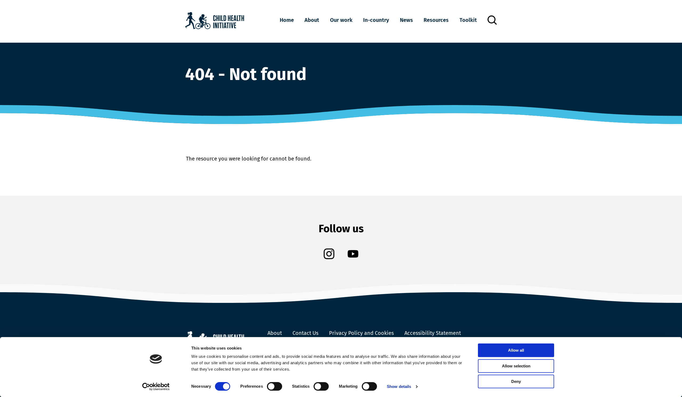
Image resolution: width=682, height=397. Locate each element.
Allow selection (516, 366)
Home (287, 20)
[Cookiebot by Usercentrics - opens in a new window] (156, 387)
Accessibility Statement (432, 333)
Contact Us (305, 333)
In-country (376, 20)
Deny (516, 381)
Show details (399, 386)
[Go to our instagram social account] (329, 254)
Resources (436, 20)
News (406, 20)
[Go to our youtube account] (353, 254)
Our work (341, 20)
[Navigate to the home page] (214, 21)
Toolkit (468, 20)
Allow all (516, 350)
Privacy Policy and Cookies (361, 333)
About (312, 20)
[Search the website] (492, 20)
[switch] (274, 387)
